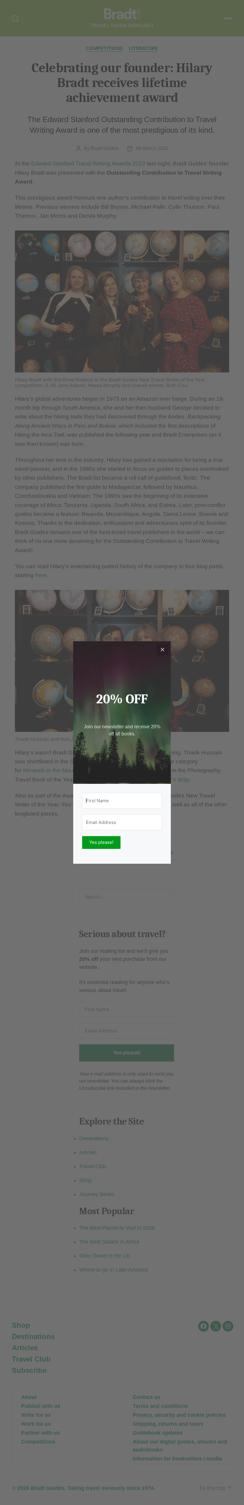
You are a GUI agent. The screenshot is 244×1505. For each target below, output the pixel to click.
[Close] (162, 650)
